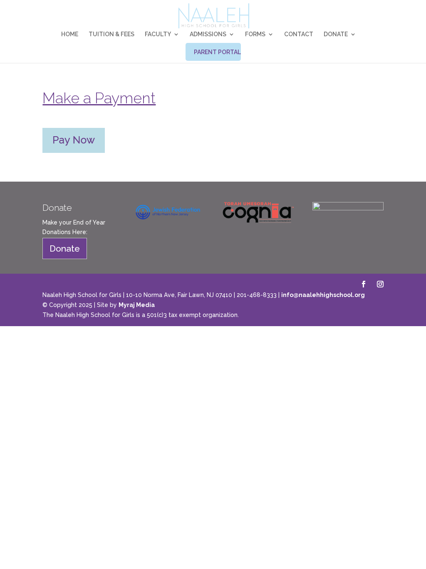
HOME (69, 34)
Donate (65, 248)
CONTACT (298, 34)
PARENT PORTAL (217, 52)
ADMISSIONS (208, 34)
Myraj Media (137, 305)
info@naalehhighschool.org (323, 295)
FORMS (255, 34)
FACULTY (158, 34)
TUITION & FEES (111, 34)
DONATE (336, 34)
